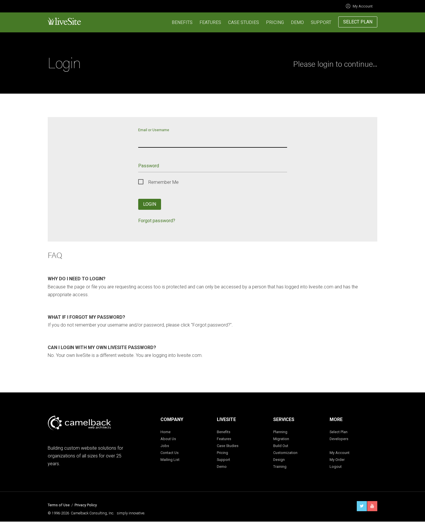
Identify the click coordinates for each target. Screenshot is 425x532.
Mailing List (170, 459)
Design (279, 459)
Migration (281, 439)
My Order (337, 459)
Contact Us (169, 453)
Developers (339, 439)
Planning (280, 432)
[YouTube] (372, 506)
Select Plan (357, 22)
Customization (285, 453)
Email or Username (153, 129)
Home (165, 432)
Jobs (164, 446)
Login (149, 204)
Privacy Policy (86, 505)
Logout (336, 466)
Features (210, 22)
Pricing (275, 22)
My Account (363, 6)
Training (280, 466)
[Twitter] (362, 506)
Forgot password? (156, 220)
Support (321, 22)
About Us (168, 439)
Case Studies (243, 22)
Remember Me (163, 182)
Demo (297, 22)
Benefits (182, 22)
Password (148, 165)
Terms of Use (59, 505)
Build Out (280, 446)
